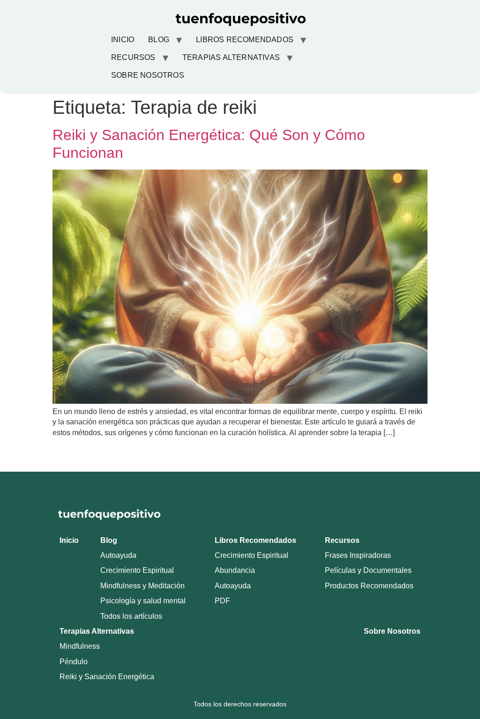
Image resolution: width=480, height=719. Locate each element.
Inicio (122, 40)
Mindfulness (80, 646)
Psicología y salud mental (143, 601)
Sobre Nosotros (147, 75)
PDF (222, 601)
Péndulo (74, 662)
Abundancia (235, 570)
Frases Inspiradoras (358, 555)
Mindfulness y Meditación (142, 586)
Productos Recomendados (369, 586)
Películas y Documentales (368, 570)
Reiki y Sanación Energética (107, 677)
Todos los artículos (131, 616)
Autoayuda (118, 555)
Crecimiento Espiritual (137, 570)
